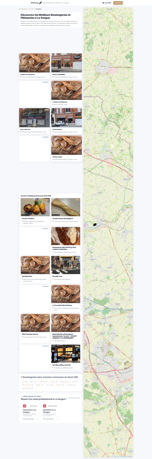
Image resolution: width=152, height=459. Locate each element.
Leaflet (117, 456)
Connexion (118, 3)
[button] (95, 225)
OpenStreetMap (123, 456)
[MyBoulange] (35, 3)
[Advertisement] (50, 40)
